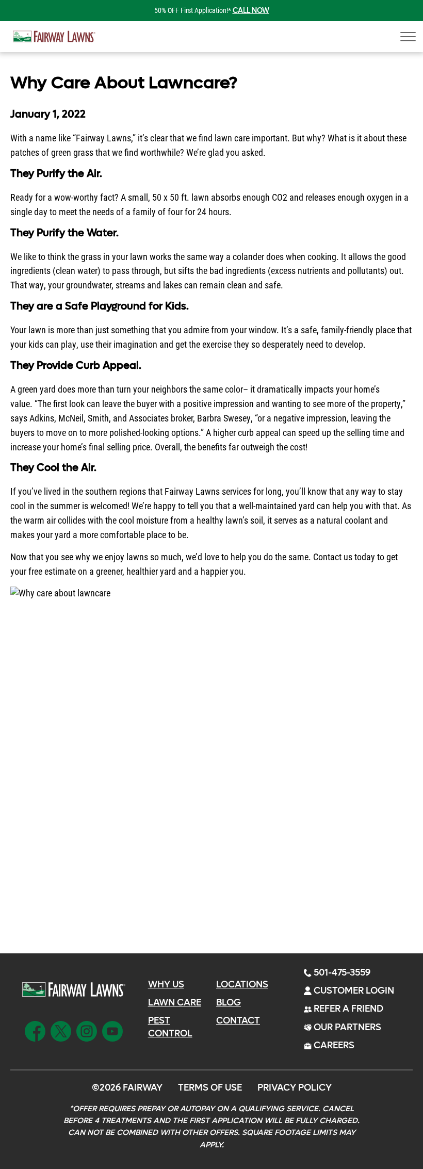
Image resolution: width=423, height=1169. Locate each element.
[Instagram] (86, 1029)
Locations (242, 985)
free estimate (52, 571)
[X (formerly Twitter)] (61, 1029)
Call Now (251, 10)
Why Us (166, 985)
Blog (228, 1003)
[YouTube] (112, 1029)
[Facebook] (35, 1029)
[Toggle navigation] (405, 36)
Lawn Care (174, 1003)
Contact (238, 1021)
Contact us (332, 556)
